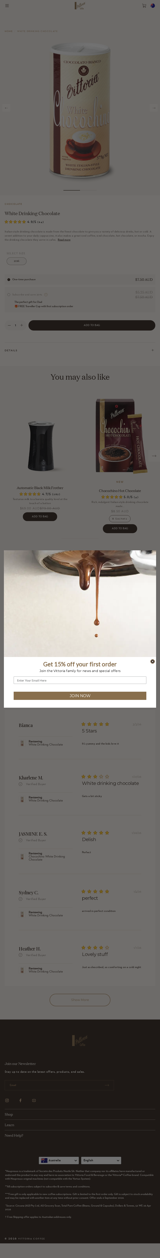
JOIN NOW (80, 695)
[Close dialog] (153, 661)
